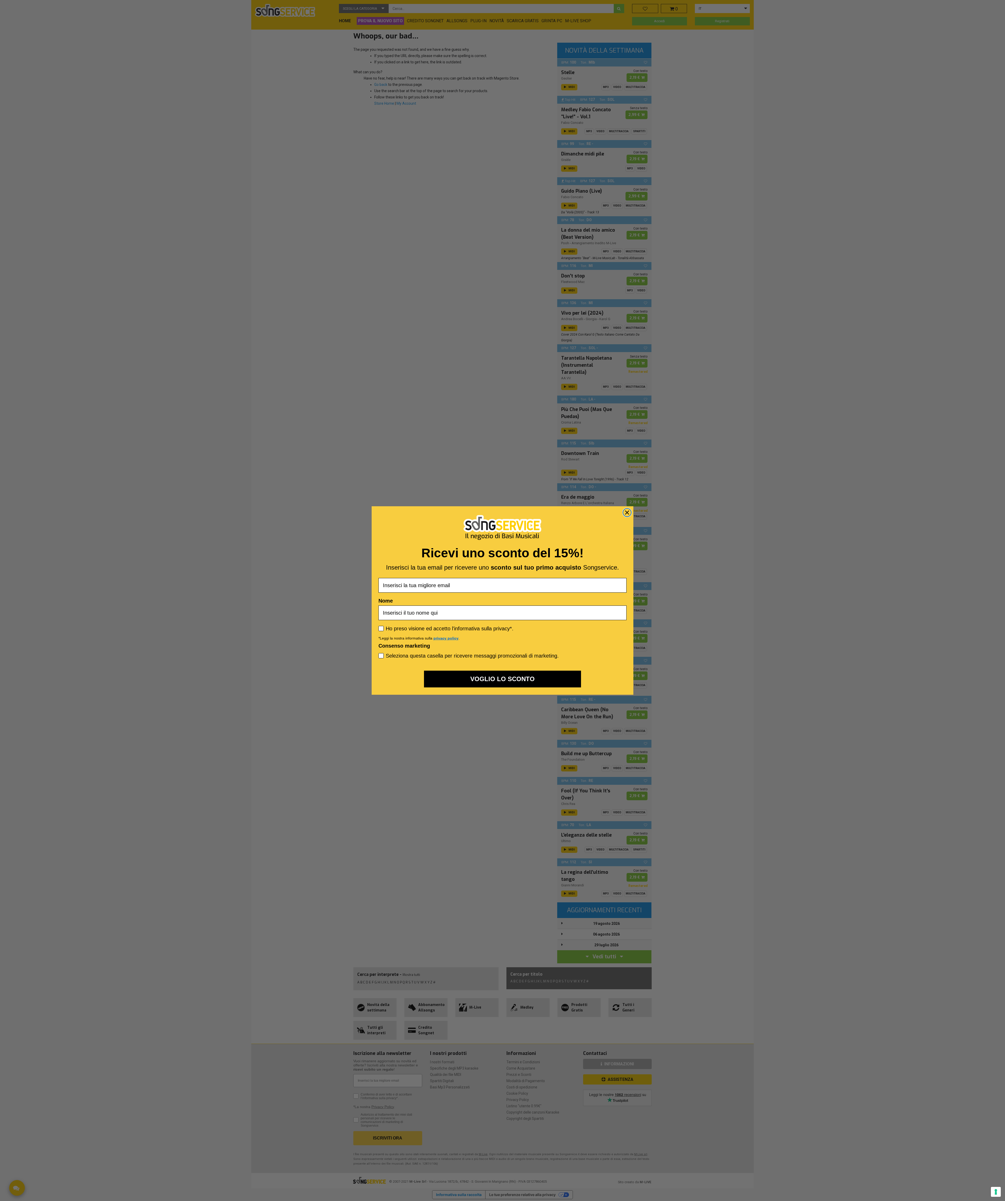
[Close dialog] (627, 512)
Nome (385, 601)
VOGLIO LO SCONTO (502, 678)
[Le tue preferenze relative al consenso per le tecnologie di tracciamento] (996, 1192)
